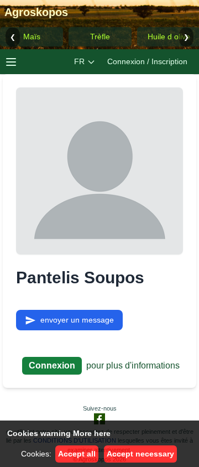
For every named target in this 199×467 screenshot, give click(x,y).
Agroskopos (36, 12)
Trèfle (100, 36)
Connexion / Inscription (147, 61)
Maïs (31, 36)
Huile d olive (169, 36)
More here (92, 433)
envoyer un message (77, 319)
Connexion (52, 365)
